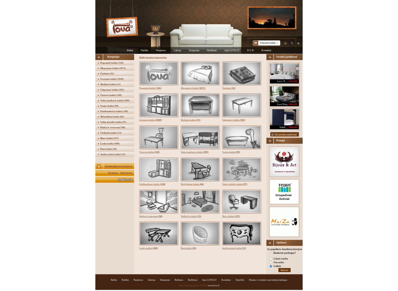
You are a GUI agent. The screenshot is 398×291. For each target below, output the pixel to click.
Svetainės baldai (112, 79)
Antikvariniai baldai (112, 154)
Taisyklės (239, 280)
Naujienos (161, 50)
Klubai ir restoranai (112, 127)
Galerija (177, 50)
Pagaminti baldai (112, 63)
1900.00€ (293, 127)
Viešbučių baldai (110, 133)
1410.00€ (293, 81)
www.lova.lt (213, 285)
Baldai (130, 50)
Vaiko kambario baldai (114, 100)
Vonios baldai (109, 106)
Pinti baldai (108, 149)
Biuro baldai (109, 138)
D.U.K (250, 50)
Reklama (179, 280)
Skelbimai (212, 50)
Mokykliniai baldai (112, 116)
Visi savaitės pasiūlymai (285, 134)
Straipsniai (194, 50)
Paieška (144, 50)
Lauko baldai (110, 143)
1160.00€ (293, 104)
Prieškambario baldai (114, 111)
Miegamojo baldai (113, 68)
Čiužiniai (107, 73)
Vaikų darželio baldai (113, 122)
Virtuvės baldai (111, 95)
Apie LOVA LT (231, 50)
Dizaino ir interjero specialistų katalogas (268, 280)
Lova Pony (282, 104)
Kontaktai (266, 50)
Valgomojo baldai (112, 89)
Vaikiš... (283, 127)
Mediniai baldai (110, 84)
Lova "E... (282, 81)
